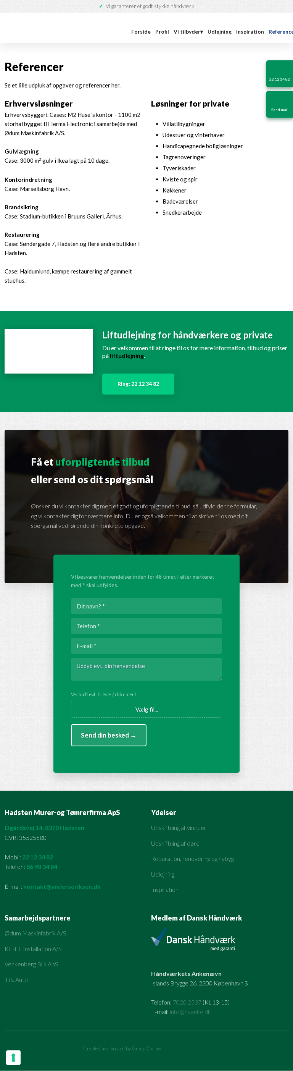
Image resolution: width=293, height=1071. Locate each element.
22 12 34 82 (37, 857)
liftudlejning (127, 355)
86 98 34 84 (41, 866)
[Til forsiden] (61, 27)
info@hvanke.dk (190, 1011)
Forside (141, 31)
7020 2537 (187, 1002)
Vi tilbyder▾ (188, 31)
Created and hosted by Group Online (122, 1048)
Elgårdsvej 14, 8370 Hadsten (44, 827)
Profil (162, 31)
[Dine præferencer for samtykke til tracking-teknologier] (13, 1057)
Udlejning (220, 31)
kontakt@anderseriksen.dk (62, 886)
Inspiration (250, 31)
